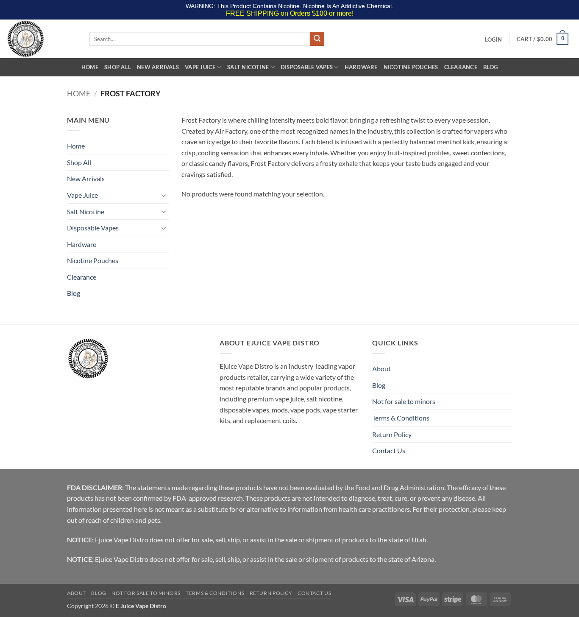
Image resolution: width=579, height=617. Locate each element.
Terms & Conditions (400, 418)
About (381, 369)
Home (89, 67)
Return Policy (392, 434)
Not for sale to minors (403, 401)
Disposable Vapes (307, 67)
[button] (493, 39)
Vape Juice (200, 67)
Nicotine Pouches (411, 67)
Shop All (117, 67)
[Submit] (317, 39)
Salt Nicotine (248, 67)
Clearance (460, 67)
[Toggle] (164, 195)
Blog (490, 67)
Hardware (361, 67)
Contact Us (388, 450)
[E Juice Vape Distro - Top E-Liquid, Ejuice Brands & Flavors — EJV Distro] (41, 39)
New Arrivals (158, 67)
